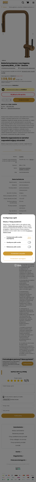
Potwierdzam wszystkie (18, 253)
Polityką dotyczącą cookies (15, 226)
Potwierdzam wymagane (18, 258)
